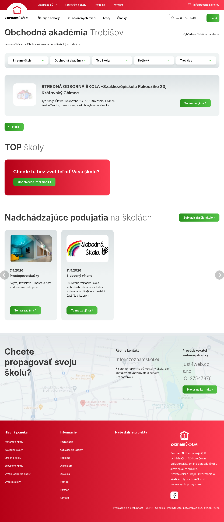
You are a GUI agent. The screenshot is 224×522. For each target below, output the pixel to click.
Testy (106, 18)
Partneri (64, 490)
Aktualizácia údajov (71, 450)
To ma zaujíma (194, 103)
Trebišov (74, 44)
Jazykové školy (14, 465)
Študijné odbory (49, 18)
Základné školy (14, 450)
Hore (15, 126)
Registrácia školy (75, 4)
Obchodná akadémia (40, 44)
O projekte (66, 465)
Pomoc (64, 481)
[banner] (17, 12)
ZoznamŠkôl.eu (14, 44)
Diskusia (65, 474)
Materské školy (14, 441)
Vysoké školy (13, 481)
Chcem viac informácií (33, 182)
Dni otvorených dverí (81, 18)
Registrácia (66, 441)
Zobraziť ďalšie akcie (198, 217)
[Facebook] (174, 495)
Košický (61, 44)
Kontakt (118, 4)
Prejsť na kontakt (199, 389)
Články (122, 18)
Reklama (100, 4)
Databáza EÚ (45, 4)
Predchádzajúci (4, 275)
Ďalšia (219, 275)
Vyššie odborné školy (17, 474)
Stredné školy (13, 457)
